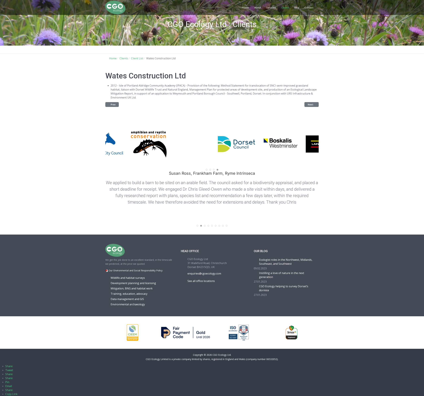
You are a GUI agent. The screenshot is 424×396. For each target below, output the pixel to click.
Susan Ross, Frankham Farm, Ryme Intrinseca (212, 173)
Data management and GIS (127, 299)
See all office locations (201, 281)
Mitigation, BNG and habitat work (132, 288)
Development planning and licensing (133, 283)
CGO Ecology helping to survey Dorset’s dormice (283, 288)
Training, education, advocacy (129, 294)
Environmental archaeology (128, 304)
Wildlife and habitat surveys (128, 278)
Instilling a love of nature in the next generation (281, 275)
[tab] (206, 170)
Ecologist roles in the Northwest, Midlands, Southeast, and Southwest (285, 262)
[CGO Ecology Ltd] (115, 7)
